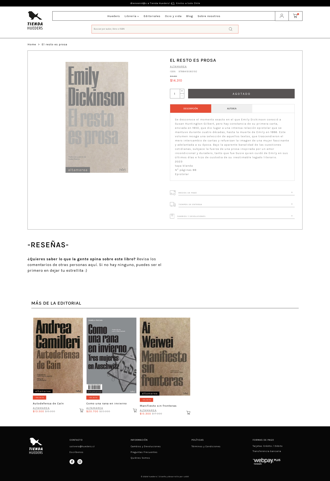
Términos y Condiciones (206, 446)
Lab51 (186, 476)
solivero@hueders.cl (82, 446)
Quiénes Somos (140, 458)
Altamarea (178, 66)
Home (32, 44)
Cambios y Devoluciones (146, 446)
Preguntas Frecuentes (144, 452)
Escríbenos (76, 452)
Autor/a (231, 108)
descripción (191, 108)
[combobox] (165, 28)
